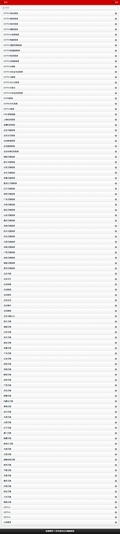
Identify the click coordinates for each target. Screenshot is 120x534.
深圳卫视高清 (9, 194)
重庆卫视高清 (9, 221)
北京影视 (7, 290)
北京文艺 (7, 279)
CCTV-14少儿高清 (11, 82)
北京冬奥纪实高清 (11, 151)
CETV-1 (7, 507)
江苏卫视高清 (9, 167)
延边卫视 (7, 491)
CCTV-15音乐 (9, 88)
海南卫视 (7, 502)
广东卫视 (7, 353)
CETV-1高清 (9, 109)
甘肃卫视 (7, 476)
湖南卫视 (7, 327)
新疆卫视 (7, 438)
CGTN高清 (8, 98)
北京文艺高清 (9, 136)
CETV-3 (7, 512)
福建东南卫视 (9, 460)
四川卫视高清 (9, 231)
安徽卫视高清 (9, 178)
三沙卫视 (7, 497)
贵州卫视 (7, 465)
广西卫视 (7, 385)
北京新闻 (7, 311)
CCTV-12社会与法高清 (13, 72)
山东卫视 (7, 359)
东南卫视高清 (9, 226)
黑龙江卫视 (8, 444)
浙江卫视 (7, 321)
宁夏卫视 (7, 470)
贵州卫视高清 (9, 268)
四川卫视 (7, 412)
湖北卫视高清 (9, 210)
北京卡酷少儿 (9, 316)
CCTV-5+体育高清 (11, 35)
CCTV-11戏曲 (9, 66)
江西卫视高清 (9, 242)
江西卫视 (7, 454)
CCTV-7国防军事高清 (13, 45)
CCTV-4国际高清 (11, 29)
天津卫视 (7, 417)
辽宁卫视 (7, 428)
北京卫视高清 (9, 130)
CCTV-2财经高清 (11, 19)
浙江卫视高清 (9, 162)
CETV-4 (7, 517)
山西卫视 (7, 422)
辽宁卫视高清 (9, 189)
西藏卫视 (7, 396)
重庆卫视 (7, 481)
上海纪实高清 (9, 120)
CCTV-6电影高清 (11, 40)
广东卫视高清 (9, 199)
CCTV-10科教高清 (11, 61)
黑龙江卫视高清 (10, 183)
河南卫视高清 (9, 247)
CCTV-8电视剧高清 (12, 51)
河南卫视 (7, 369)
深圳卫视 (7, 364)
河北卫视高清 (9, 236)
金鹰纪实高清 (9, 125)
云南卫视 (7, 449)
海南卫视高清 (9, 263)
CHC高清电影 (9, 114)
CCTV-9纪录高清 (11, 56)
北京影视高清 (9, 141)
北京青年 (7, 306)
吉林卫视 (7, 380)
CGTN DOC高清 (10, 104)
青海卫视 (7, 406)
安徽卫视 (7, 348)
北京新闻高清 (9, 146)
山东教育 (7, 522)
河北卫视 (7, 391)
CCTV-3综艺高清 (11, 24)
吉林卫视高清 (9, 258)
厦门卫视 (7, 433)
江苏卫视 (7, 332)
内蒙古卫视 (8, 401)
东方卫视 (7, 337)
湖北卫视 (7, 343)
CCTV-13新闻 (9, 77)
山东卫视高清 (9, 215)
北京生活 (7, 300)
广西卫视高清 (9, 252)
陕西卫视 (7, 375)
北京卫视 (7, 274)
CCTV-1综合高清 (11, 13)
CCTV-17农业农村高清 (13, 93)
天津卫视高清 (9, 205)
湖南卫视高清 (9, 157)
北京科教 (7, 284)
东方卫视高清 (9, 173)
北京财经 (7, 295)
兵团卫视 (7, 486)
